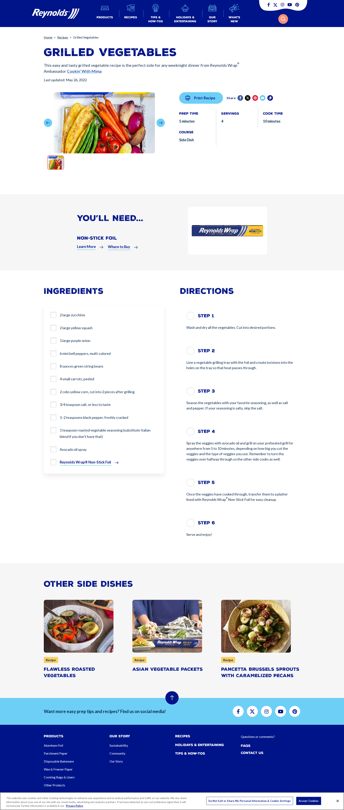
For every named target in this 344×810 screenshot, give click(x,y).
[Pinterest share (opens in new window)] (255, 98)
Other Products (54, 785)
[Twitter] (248, 98)
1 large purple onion (75, 340)
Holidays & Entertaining (199, 745)
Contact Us (252, 753)
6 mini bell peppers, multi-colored (85, 353)
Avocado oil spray (73, 449)
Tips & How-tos (190, 753)
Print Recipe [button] (204, 98)
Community (117, 753)
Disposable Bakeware (59, 761)
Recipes (62, 37)
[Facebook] (240, 98)
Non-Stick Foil (97, 238)
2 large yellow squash (76, 328)
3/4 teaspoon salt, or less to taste (85, 404)
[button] (104, 13)
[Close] (337, 800)
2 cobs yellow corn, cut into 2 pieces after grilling (97, 392)
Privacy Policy (74, 805)
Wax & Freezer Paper (58, 769)
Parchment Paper (55, 753)
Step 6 (206, 522)
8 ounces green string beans (81, 366)
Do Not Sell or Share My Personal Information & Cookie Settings (249, 800)
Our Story (116, 761)
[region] (172, 801)
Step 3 (206, 391)
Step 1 (206, 315)
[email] (263, 98)
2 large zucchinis (72, 315)
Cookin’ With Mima (84, 71)
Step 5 (206, 482)
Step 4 (206, 431)
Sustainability (118, 745)
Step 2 (206, 350)
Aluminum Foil (53, 745)
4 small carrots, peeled (77, 379)
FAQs (245, 746)
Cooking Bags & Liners (59, 777)
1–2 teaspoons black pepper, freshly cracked (94, 417)
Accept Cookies (309, 800)
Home (48, 37)
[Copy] (270, 98)
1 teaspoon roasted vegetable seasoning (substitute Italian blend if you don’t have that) (105, 433)
